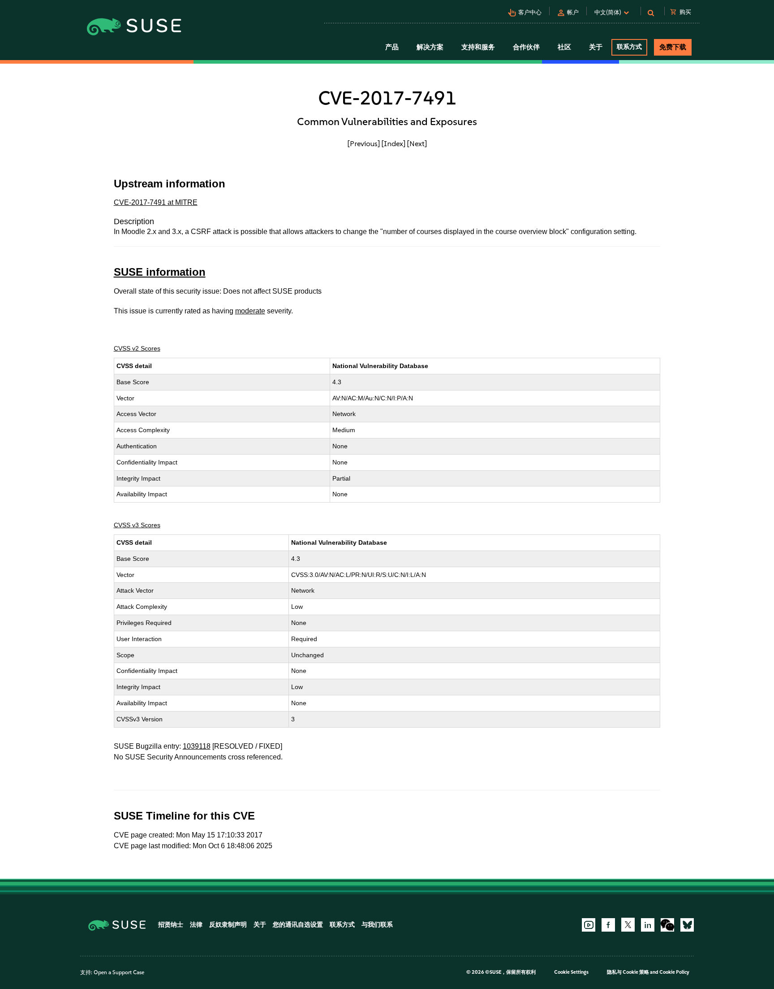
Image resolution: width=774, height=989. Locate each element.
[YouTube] (588, 925)
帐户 (573, 12)
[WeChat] (667, 925)
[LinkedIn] (647, 925)
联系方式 (629, 47)
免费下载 (672, 47)
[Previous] (364, 143)
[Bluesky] (687, 925)
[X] (628, 924)
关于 (260, 924)
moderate (250, 311)
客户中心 (530, 12)
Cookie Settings (571, 972)
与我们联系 (377, 924)
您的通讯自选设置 (298, 924)
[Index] (393, 143)
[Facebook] (608, 925)
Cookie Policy (674, 972)
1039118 (197, 746)
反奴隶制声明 (228, 924)
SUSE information (160, 272)
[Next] (417, 143)
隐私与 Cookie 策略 (628, 972)
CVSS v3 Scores (137, 525)
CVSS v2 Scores (137, 348)
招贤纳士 (170, 924)
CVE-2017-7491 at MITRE (156, 202)
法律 (196, 924)
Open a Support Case (119, 972)
